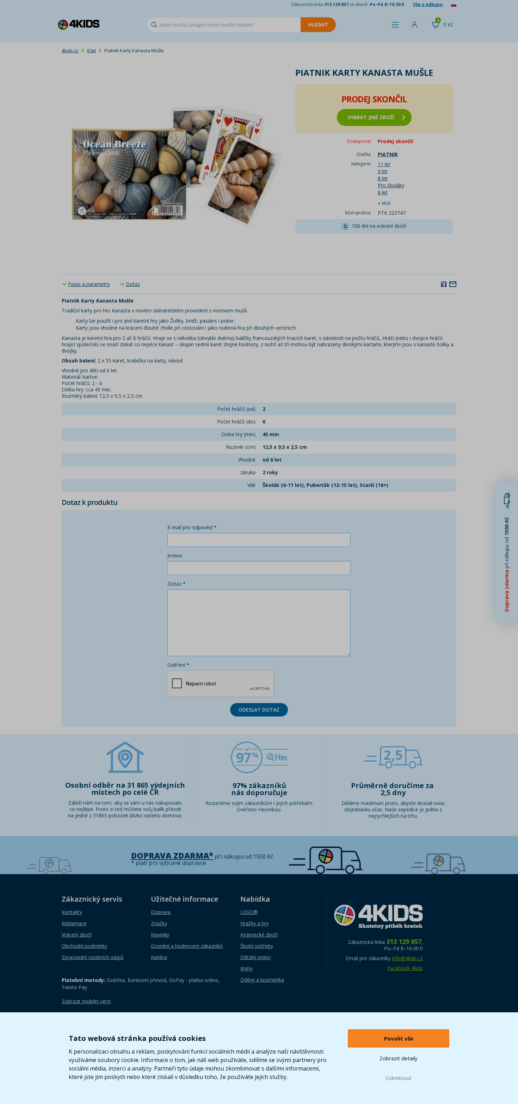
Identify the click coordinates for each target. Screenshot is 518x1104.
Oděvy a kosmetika (262, 979)
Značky (159, 923)
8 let (383, 178)
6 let (91, 50)
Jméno (174, 555)
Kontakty (72, 912)
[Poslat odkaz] (452, 283)
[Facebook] (443, 283)
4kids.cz (70, 50)
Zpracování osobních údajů (93, 957)
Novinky (160, 934)
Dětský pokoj (255, 957)
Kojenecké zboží (259, 934)
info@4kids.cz (407, 958)
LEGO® (249, 912)
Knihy (246, 968)
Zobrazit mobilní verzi (86, 1001)
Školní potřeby (256, 946)
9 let (383, 171)
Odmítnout (399, 1077)
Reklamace (74, 923)
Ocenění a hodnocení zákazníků (187, 946)
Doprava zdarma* (172, 855)
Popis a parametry (89, 284)
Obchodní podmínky (84, 946)
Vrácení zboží (77, 934)
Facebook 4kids (405, 968)
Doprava (161, 912)
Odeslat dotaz (259, 709)
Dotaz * (176, 583)
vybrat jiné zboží (370, 117)
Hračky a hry (254, 923)
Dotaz (133, 284)
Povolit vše (398, 1038)
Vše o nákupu (428, 4)
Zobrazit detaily (399, 1058)
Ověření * (178, 664)
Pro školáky (391, 185)
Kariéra (159, 957)
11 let (384, 164)
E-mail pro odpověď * (192, 527)
